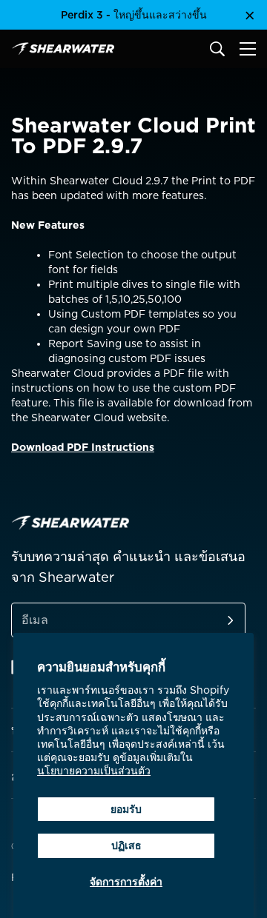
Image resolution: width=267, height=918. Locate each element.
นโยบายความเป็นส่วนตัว (94, 771)
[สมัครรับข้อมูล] (213, 620)
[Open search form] (217, 48)
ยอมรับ (126, 809)
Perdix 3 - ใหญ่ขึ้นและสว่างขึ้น (134, 15)
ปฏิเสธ (126, 845)
